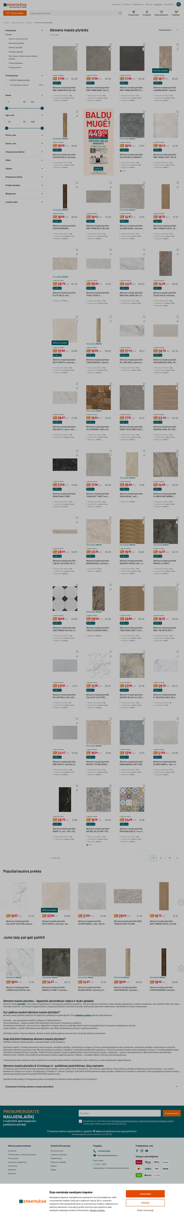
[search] (120, 13)
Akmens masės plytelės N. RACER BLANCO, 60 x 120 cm (164, 696)
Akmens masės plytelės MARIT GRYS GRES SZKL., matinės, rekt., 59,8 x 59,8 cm (132, 428)
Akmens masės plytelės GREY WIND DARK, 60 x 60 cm (98, 89)
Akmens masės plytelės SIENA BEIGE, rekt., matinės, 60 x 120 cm (131, 495)
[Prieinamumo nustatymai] (178, 4)
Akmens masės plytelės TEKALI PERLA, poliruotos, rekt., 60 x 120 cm (98, 294)
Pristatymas (13, 1158)
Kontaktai (12, 1151)
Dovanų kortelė (57, 1151)
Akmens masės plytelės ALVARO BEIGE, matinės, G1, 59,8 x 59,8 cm (131, 227)
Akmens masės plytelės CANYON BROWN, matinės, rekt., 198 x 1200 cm (65, 227)
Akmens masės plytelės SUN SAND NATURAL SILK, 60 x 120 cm (165, 361)
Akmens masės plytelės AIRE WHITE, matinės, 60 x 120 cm (64, 763)
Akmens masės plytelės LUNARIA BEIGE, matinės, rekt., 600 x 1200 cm (165, 89)
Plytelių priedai (15, 67)
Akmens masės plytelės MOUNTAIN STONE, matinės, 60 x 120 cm (64, 495)
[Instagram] (141, 1150)
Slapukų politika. (97, 1210)
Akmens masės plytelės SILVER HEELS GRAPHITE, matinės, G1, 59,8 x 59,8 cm (132, 156)
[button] (133, 13)
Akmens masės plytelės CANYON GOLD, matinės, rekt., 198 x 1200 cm (64, 156)
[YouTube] (146, 1150)
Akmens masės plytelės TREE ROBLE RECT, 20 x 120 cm (131, 629)
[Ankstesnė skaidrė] (2, 902)
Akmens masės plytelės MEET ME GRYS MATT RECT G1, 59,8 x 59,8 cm (164, 629)
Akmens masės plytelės (44, 22)
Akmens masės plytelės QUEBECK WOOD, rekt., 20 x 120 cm (132, 562)
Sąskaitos (158, 4)
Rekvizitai (12, 1169)
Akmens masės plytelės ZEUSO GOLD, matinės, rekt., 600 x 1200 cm (164, 294)
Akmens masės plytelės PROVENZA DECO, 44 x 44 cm (132, 830)
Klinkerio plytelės (15, 47)
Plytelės (29, 22)
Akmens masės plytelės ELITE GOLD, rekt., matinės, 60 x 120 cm (64, 294)
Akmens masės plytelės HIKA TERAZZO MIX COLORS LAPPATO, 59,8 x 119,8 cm (128, 922)
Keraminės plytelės (16, 43)
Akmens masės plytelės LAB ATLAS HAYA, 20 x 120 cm (65, 562)
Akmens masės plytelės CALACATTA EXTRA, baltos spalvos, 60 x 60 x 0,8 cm (97, 696)
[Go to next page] (177, 857)
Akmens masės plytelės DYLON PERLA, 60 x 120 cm (64, 696)
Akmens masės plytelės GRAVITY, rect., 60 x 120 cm (64, 830)
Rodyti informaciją (145, 1210)
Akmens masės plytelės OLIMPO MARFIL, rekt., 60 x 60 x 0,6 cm (165, 763)
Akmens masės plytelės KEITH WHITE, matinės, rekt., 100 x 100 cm (64, 361)
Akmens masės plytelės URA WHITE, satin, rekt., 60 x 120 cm (64, 428)
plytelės (22, 1004)
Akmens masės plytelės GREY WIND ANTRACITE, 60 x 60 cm (131, 89)
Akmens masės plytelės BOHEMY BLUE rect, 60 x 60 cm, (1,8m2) (131, 696)
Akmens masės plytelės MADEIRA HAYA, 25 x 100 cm (164, 428)
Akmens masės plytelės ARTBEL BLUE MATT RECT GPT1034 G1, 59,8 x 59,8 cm (98, 830)
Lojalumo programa (59, 1154)
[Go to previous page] (146, 857)
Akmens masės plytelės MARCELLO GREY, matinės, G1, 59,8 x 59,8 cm (164, 562)
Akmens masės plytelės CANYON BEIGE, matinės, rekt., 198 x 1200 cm (98, 361)
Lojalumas (126, 4)
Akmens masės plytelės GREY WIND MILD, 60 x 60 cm (64, 89)
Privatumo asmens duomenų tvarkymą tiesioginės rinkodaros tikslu (142, 1121)
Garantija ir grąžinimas (17, 1162)
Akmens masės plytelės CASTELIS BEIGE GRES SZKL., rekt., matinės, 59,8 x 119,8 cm (97, 629)
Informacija (116, 4)
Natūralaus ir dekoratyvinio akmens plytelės (23, 57)
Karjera (54, 1166)
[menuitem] (116, 4)
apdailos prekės (83, 1015)
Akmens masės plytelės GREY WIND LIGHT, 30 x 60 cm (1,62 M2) (165, 156)
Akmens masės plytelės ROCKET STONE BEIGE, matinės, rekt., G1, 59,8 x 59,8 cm (97, 763)
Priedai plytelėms (16, 63)
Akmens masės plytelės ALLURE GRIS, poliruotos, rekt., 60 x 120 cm (132, 361)
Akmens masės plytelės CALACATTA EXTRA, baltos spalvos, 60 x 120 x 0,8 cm (19, 922)
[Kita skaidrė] (181, 902)
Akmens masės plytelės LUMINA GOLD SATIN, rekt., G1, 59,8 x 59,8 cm (18, 989)
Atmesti (145, 1202)
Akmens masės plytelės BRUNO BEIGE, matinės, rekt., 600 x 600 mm (97, 562)
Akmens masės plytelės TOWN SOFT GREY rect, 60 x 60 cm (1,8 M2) (98, 495)
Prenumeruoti (172, 1113)
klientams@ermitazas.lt (107, 1155)
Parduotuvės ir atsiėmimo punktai (22, 1154)
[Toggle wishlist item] (77, 45)
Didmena (148, 4)
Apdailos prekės (18, 22)
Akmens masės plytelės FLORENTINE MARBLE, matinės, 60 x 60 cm (164, 495)
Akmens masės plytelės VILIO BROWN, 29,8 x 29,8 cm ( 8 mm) (97, 428)
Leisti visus (145, 1194)
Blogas (53, 1169)
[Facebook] (137, 1150)
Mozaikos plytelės (16, 52)
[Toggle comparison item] (77, 49)
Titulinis (6, 22)
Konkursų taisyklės (58, 1162)
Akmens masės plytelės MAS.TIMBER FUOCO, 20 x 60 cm (165, 227)
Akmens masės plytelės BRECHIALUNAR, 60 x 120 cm (131, 294)
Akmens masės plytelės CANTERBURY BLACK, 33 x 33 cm (65, 629)
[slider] (6, 108)
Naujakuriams (138, 4)
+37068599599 (103, 1151)
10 (170, 858)
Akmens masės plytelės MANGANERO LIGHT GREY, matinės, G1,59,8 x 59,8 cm (132, 763)
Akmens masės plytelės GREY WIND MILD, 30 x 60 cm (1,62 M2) (97, 227)
